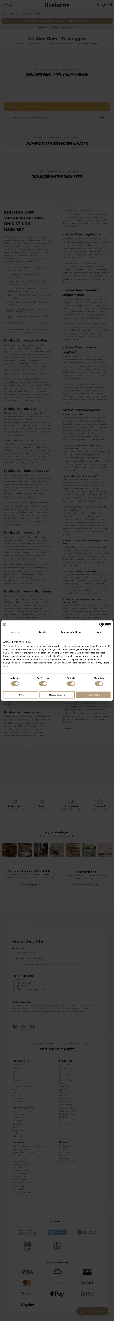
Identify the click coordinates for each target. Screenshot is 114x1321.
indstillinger (45, 659)
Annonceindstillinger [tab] (71, 632)
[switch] (43, 684)
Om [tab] (99, 632)
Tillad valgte (57, 695)
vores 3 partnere (17, 646)
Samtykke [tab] (15, 632)
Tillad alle (93, 695)
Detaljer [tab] (43, 632)
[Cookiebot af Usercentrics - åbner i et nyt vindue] (98, 624)
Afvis (21, 695)
